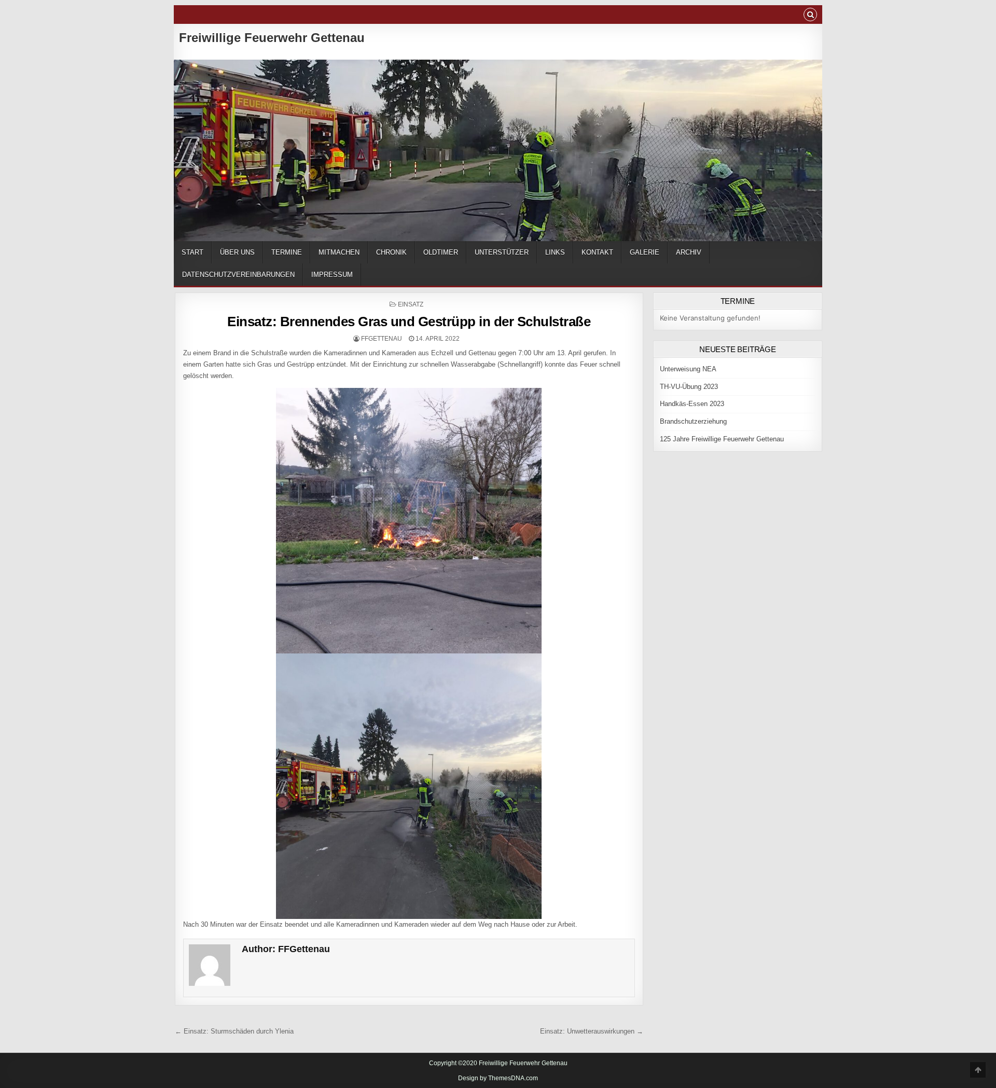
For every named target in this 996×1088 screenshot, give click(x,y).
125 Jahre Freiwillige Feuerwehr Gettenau (722, 439)
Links (555, 252)
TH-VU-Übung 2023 (689, 386)
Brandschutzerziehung (693, 421)
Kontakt (597, 252)
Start (192, 252)
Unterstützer (502, 252)
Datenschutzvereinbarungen (238, 274)
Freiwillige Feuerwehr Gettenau (272, 38)
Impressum (332, 274)
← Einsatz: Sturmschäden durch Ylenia (234, 1031)
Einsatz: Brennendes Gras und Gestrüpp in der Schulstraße (408, 321)
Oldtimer (440, 252)
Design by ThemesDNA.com (498, 1078)
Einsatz (410, 304)
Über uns (237, 252)
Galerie (644, 252)
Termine (286, 252)
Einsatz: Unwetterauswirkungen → (591, 1031)
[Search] (810, 16)
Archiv (688, 252)
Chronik (391, 252)
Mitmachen (339, 252)
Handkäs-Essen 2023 (692, 404)
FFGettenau (381, 338)
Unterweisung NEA (688, 369)
